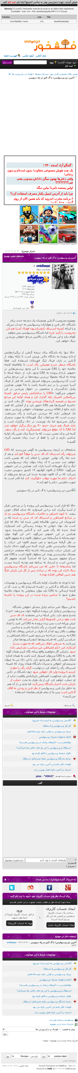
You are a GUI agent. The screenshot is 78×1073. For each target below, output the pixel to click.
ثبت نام (69, 65)
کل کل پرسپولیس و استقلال (57, 725)
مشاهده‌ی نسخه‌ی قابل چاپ (61, 1020)
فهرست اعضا (10, 55)
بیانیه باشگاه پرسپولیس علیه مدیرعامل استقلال (46, 758)
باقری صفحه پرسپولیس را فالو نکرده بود (51, 753)
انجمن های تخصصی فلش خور (64, 74)
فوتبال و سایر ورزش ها (22, 74)
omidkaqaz (11, 942)
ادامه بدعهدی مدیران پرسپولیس (55, 736)
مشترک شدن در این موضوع (61, 1024)
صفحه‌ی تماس (69, 1060)
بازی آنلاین (41, 55)
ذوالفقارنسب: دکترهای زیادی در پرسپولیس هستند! (45, 742)
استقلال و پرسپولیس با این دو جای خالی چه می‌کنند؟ (44, 747)
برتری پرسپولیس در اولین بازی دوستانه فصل (49, 731)
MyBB (49, 1068)
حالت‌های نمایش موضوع (14, 256)
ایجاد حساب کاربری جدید (61, 924)
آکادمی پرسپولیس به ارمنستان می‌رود (51, 720)
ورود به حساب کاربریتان (20, 923)
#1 (74, 313)
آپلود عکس (28, 55)
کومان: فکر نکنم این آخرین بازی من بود (51, 764)
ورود (51, 62)
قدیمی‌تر (72, 862)
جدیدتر (71, 866)
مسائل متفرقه (41, 74)
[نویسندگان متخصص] (32, 308)
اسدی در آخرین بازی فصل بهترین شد (52, 769)
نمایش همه (42, 879)
